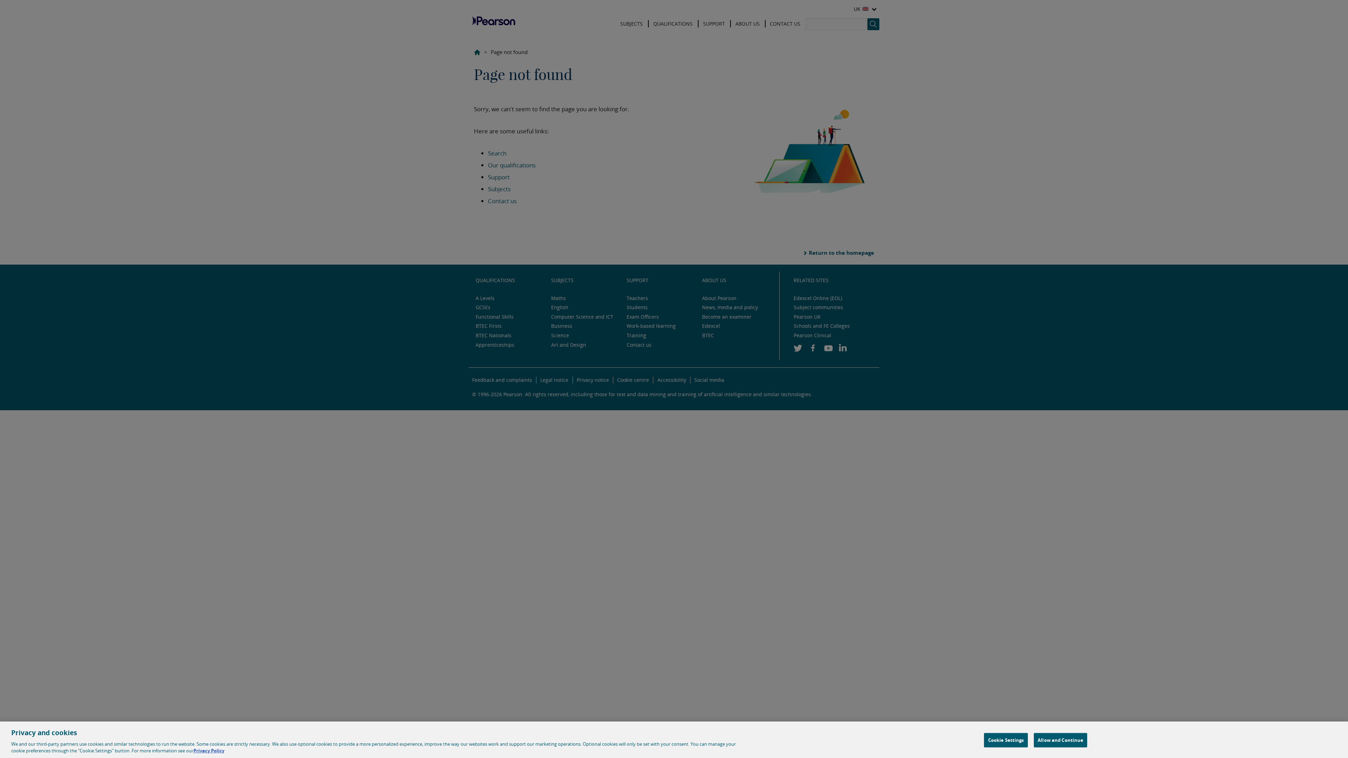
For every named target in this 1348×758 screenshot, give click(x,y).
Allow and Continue (1060, 740)
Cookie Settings (1006, 740)
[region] (674, 740)
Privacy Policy (208, 750)
